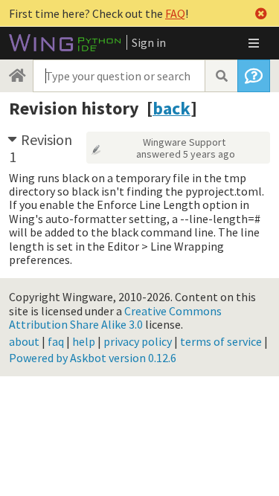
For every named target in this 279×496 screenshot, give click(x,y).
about (24, 341)
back (171, 108)
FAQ (175, 13)
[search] (221, 75)
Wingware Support (184, 142)
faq (56, 341)
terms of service (221, 341)
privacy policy (137, 341)
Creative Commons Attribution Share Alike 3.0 (115, 317)
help (83, 341)
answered (185, 154)
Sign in (149, 42)
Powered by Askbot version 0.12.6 (92, 357)
